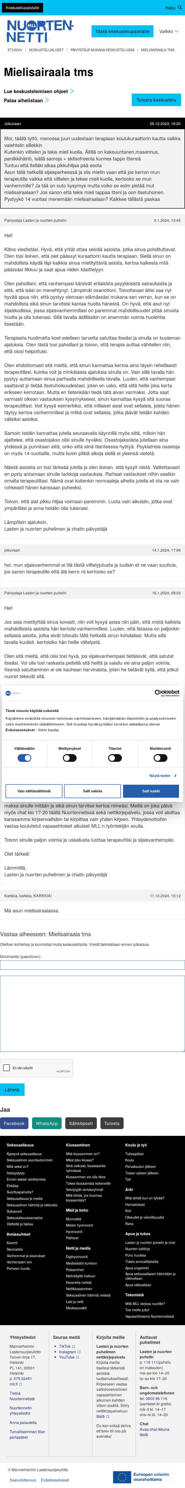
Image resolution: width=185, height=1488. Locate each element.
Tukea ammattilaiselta (142, 1261)
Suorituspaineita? (20, 1191)
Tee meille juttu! (137, 1309)
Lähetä (12, 1089)
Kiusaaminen (78, 1145)
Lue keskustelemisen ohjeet (36, 91)
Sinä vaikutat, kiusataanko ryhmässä (86, 1168)
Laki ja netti (74, 1301)
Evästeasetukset (55, 1480)
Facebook (14, 1123)
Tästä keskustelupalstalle (122, 31)
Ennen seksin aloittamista (26, 1179)
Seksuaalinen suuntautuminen (30, 1159)
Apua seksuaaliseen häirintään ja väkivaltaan (150, 1276)
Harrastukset (135, 1204)
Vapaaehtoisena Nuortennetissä (149, 1316)
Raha (129, 1223)
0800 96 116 (156, 1398)
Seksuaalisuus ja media (25, 1198)
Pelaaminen (75, 1269)
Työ (128, 1179)
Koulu (129, 1159)
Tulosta (112, 1123)
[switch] (70, 758)
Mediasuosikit (76, 1307)
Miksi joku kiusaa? (80, 1159)
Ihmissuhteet (18, 1234)
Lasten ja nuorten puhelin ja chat (150, 1242)
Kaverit (12, 1242)
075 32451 (23, 1378)
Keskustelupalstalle (22, 7)
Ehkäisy (13, 1185)
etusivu (15, 49)
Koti (128, 1210)
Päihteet (72, 1237)
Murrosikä (73, 1218)
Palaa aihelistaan (24, 100)
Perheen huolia (18, 1268)
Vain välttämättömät (34, 791)
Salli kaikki (151, 791)
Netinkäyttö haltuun (80, 1275)
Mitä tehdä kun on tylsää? (145, 1197)
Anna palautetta (23, 1422)
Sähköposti (81, 1123)
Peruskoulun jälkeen (140, 1166)
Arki (129, 1189)
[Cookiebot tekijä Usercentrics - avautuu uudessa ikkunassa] (158, 693)
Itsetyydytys (16, 1172)
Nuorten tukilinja (137, 1248)
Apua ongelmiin (137, 1267)
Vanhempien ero (19, 1261)
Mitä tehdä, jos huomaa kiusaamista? (84, 1197)
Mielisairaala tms (157, 49)
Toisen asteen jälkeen (142, 1172)
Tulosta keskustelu (156, 99)
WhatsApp (47, 1123)
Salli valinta (92, 791)
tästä (100, 1416)
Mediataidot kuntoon (81, 1263)
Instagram (67, 1351)
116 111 (151, 1362)
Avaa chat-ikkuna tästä (154, 1432)
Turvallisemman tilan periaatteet (27, 1434)
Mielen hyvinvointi (79, 1225)
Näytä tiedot (160, 776)
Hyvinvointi (74, 1231)
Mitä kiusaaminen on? (82, 1153)
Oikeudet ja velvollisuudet (144, 1217)
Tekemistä (134, 1294)
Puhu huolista (135, 1255)
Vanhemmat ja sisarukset (26, 1255)
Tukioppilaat (134, 1153)
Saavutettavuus (23, 1480)
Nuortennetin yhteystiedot (21, 1410)
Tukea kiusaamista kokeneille (88, 1183)
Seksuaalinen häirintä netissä (88, 1295)
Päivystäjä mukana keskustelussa (102, 49)
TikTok (65, 1346)
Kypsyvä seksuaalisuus (24, 1153)
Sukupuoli (14, 1211)
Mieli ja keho (77, 1210)
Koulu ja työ (136, 1145)
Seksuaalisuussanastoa (25, 1217)
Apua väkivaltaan (138, 1284)
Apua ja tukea (137, 1233)
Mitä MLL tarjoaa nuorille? (145, 1303)
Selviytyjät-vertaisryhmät (84, 1189)
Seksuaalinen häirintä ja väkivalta (32, 1204)
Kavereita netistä (79, 1282)
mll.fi (14, 1384)
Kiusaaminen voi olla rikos (86, 1176)
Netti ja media (78, 1248)
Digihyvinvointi (77, 1256)
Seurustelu (15, 1249)
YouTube (66, 1357)
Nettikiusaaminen (79, 1288)
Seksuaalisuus (20, 1145)
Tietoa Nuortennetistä (22, 1396)
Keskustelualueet (46, 49)
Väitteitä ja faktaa (20, 1223)
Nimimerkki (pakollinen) (20, 956)
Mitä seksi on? (18, 1166)
